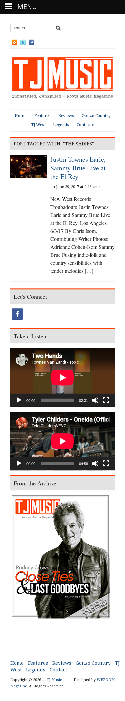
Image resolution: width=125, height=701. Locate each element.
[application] (62, 377)
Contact (85, 124)
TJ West (38, 124)
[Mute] (95, 400)
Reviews (66, 115)
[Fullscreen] (106, 400)
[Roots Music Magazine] (62, 78)
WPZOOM (106, 680)
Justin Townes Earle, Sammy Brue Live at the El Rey (78, 168)
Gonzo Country (96, 115)
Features (42, 115)
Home (20, 115)
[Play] (19, 400)
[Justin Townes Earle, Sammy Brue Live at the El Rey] (28, 165)
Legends (61, 124)
